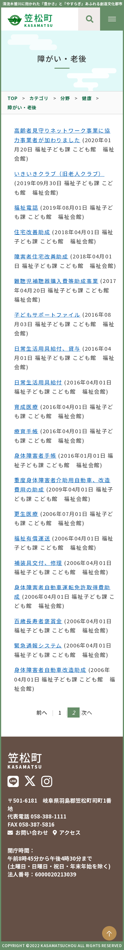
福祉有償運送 (32, 538)
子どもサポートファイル (47, 314)
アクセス (69, 832)
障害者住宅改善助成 (41, 256)
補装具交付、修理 (38, 562)
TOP (12, 98)
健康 (87, 98)
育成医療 (26, 406)
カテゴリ (39, 98)
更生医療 (26, 513)
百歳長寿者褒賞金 (38, 621)
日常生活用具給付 (38, 382)
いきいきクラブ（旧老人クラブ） (59, 173)
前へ (41, 712)
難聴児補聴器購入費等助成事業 (56, 280)
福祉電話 (26, 207)
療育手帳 (26, 431)
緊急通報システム (38, 645)
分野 (65, 98)
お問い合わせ (31, 832)
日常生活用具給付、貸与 (47, 348)
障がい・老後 (22, 107)
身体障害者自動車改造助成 (50, 669)
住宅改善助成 (32, 232)
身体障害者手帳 (35, 455)
